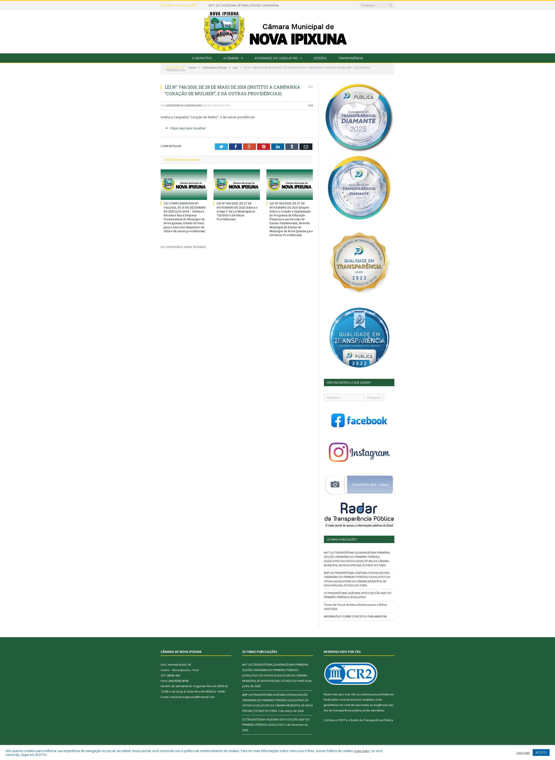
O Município (202, 58)
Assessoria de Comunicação (184, 105)
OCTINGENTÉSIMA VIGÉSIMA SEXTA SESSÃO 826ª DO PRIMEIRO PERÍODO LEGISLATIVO (358, 595)
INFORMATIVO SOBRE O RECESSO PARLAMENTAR (355, 616)
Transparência (350, 58)
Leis (310, 105)
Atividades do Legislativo (276, 58)
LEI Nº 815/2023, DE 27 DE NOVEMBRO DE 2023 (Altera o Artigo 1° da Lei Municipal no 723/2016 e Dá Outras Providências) (237, 211)
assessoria (353, 699)
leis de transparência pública (343, 710)
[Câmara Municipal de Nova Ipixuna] (277, 30)
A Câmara (231, 58)
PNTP (341, 720)
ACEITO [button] (541, 752)
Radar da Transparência (367, 720)
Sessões (320, 58)
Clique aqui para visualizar (188, 128)
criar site (350, 694)
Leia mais (362, 751)
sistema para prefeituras (377, 694)
